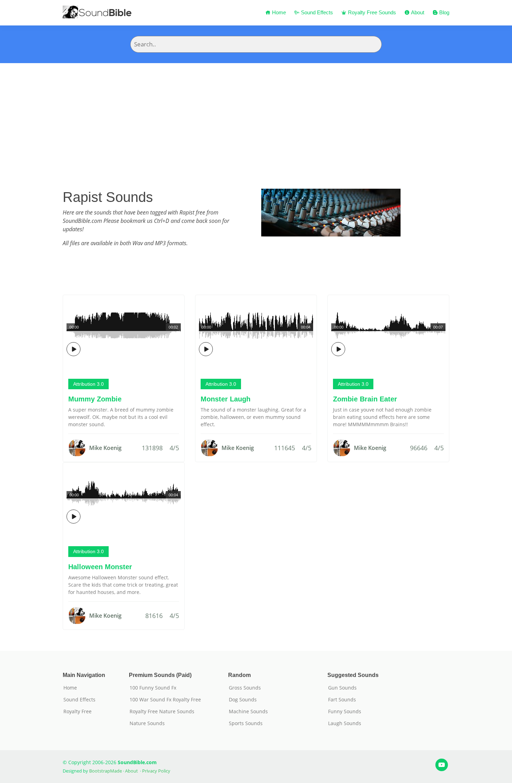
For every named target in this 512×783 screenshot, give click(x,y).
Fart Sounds (342, 699)
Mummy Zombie (95, 399)
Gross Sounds (245, 687)
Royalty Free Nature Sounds (162, 711)
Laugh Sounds (344, 723)
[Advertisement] (256, 115)
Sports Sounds (246, 723)
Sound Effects (316, 12)
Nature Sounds (147, 723)
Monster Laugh (225, 399)
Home (278, 12)
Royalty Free (77, 711)
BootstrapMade (105, 771)
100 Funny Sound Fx (153, 687)
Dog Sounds (243, 699)
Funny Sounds (344, 711)
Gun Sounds (342, 687)
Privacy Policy (156, 771)
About (417, 12)
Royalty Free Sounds (371, 12)
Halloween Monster (100, 567)
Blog (443, 12)
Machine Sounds (248, 711)
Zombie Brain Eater (365, 399)
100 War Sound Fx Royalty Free (165, 699)
